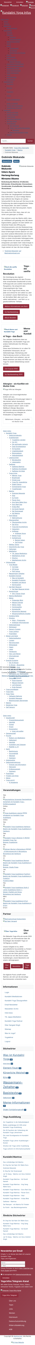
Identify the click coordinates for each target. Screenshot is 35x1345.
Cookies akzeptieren (9, 672)
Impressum (17, 678)
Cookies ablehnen (26, 672)
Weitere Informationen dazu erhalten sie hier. (17, 676)
